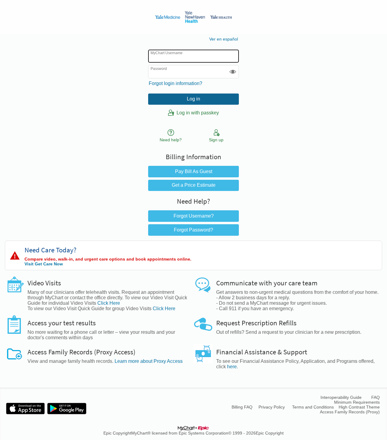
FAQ (375, 397)
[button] (233, 71)
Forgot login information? (175, 83)
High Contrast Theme (359, 407)
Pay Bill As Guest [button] (193, 171)
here (232, 366)
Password (159, 69)
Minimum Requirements (357, 402)
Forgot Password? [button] (193, 229)
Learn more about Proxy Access (149, 361)
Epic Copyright (117, 433)
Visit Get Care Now (43, 263)
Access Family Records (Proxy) (350, 411)
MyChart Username (167, 53)
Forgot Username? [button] (194, 215)
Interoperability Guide (341, 397)
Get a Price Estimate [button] (194, 185)
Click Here (108, 303)
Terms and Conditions (313, 407)
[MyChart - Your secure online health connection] (193, 16)
